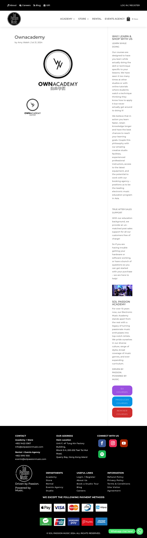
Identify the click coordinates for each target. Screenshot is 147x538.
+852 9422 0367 (23, 443)
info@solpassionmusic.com (29, 447)
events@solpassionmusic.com (30, 459)
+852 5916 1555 (22, 455)
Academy (51, 477)
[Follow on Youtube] (124, 443)
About (13, 5)
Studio (50, 490)
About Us (82, 480)
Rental (50, 483)
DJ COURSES (122, 390)
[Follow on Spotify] (102, 454)
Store (49, 480)
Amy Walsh (23, 42)
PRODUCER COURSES (122, 401)
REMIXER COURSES (122, 412)
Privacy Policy (115, 480)
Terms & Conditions (118, 483)
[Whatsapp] (140, 531)
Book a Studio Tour (88, 483)
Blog (38, 5)
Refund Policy (115, 477)
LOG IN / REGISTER (130, 5)
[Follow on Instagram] (113, 443)
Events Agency (54, 487)
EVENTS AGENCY (115, 18)
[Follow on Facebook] (102, 443)
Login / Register (86, 477)
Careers (26, 5)
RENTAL (97, 18)
